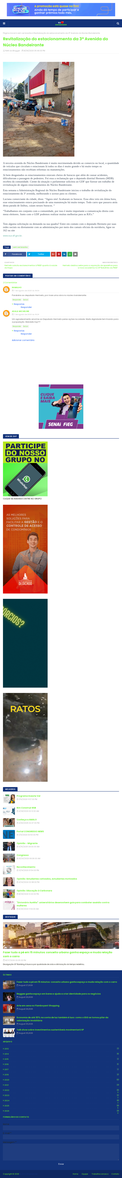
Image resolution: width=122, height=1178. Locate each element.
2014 (61, 1054)
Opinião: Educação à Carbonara (34, 890)
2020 (61, 1079)
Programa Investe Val (28, 795)
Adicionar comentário (23, 340)
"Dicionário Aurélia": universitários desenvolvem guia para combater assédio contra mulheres (63, 904)
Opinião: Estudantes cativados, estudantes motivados (47, 878)
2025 (61, 1105)
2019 (61, 1074)
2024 (61, 1100)
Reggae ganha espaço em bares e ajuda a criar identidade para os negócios (59, 993)
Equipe (85, 1174)
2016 (61, 1064)
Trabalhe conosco (100, 1174)
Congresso (23, 855)
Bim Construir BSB (26, 807)
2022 (61, 1090)
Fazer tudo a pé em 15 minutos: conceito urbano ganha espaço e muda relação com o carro (57, 954)
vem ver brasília (24, 33)
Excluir (25, 300)
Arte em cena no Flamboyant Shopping (38, 1005)
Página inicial (9, 33)
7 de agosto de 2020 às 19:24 (26, 314)
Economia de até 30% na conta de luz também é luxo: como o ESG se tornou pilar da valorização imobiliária (62, 1019)
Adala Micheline (20, 311)
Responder (17, 300)
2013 (61, 1048)
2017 (61, 1069)
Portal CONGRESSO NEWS (30, 831)
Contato (115, 1174)
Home (75, 1174)
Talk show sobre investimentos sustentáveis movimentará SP (50, 1029)
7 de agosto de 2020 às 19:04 (26, 290)
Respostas (19, 304)
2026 (61, 1110)
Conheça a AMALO (27, 819)
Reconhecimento (26, 866)
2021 (61, 1085)
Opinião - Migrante (27, 843)
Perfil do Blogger (12, 50)
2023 (61, 1095)
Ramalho (16, 287)
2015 (61, 1059)
